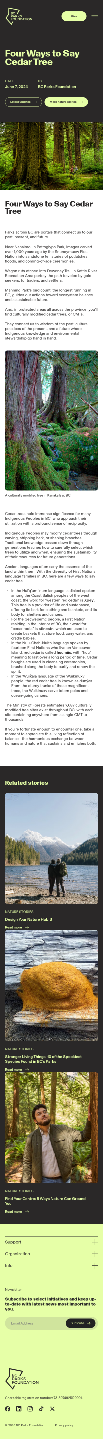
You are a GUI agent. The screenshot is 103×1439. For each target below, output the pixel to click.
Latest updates (20, 102)
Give (74, 16)
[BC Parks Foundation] (18, 16)
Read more (13, 927)
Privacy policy (64, 1425)
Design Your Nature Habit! (28, 919)
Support (13, 1242)
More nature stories (63, 102)
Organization (17, 1253)
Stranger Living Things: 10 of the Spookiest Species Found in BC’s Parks (43, 1059)
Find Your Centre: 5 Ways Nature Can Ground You (45, 1201)
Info (8, 1265)
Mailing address (87, 1425)
